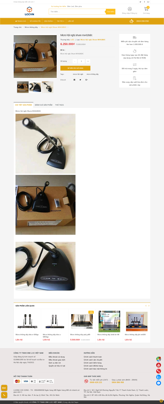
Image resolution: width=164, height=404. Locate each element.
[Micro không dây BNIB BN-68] (82, 321)
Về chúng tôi (35, 21)
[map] (158, 359)
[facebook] (144, 2)
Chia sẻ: (63, 80)
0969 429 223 (96, 382)
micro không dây (93, 74)
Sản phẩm (48, 21)
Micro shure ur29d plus (134, 334)
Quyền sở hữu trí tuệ (57, 366)
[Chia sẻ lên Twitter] (80, 79)
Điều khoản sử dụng (57, 357)
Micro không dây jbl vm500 (107, 334)
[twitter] (140, 2)
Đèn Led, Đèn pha (74, 6)
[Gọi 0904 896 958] (4, 395)
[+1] (86, 79)
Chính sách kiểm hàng (92, 363)
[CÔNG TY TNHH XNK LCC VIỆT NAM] (29, 11)
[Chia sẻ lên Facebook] (74, 79)
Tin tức (60, 21)
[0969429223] (158, 371)
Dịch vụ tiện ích (55, 363)
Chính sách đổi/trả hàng (93, 366)
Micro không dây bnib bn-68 (81, 334)
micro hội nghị (78, 74)
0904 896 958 (118, 382)
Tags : (62, 74)
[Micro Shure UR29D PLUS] (137, 321)
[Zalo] (158, 377)
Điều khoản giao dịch (57, 360)
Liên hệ (71, 21)
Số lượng (63, 61)
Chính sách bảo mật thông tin (95, 369)
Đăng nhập (126, 13)
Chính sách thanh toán (93, 357)
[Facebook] (158, 383)
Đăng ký (134, 13)
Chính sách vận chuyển (93, 360)
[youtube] (158, 365)
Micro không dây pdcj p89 (53, 334)
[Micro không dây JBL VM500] (109, 321)
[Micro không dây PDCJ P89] (55, 321)
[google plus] (148, 2)
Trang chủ (21, 21)
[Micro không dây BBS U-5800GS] (27, 321)
